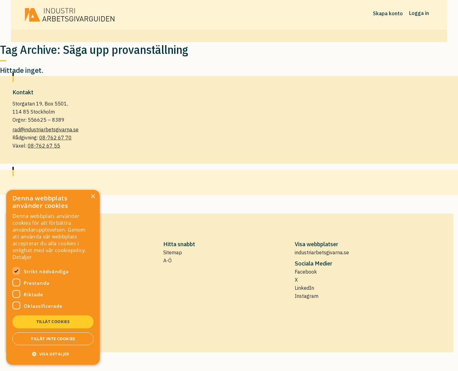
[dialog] (53, 277)
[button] (52, 354)
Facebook (306, 272)
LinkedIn (304, 288)
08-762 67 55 (44, 146)
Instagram (306, 296)
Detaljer (22, 257)
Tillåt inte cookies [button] (53, 338)
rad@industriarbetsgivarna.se (45, 129)
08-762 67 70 (55, 137)
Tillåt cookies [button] (53, 321)
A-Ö (167, 260)
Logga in (419, 13)
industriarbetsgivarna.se (322, 252)
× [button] (92, 196)
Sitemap (172, 252)
